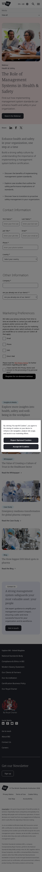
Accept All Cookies (21, 447)
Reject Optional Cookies (21, 440)
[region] (21, 436)
